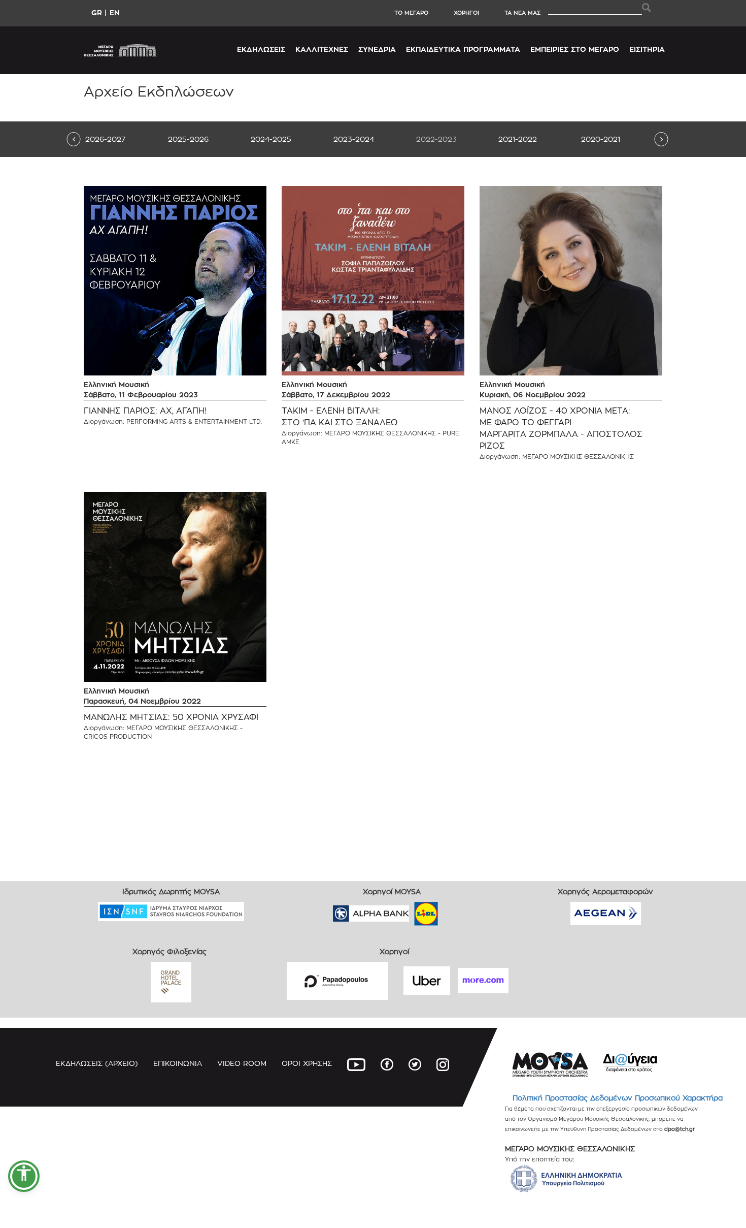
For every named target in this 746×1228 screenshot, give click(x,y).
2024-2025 (271, 139)
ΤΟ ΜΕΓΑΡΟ (411, 13)
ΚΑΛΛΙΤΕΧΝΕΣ (321, 49)
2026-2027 (105, 139)
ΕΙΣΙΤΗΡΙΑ (647, 49)
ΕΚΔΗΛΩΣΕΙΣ (261, 49)
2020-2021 (600, 139)
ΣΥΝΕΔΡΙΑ (377, 49)
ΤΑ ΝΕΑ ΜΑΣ (522, 13)
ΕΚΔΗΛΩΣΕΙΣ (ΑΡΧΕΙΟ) (97, 1063)
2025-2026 (188, 139)
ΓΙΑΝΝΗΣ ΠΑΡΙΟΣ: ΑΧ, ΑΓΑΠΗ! (145, 410)
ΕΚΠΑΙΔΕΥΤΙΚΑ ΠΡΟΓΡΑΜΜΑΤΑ (463, 49)
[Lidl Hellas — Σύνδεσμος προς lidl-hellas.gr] (411, 910)
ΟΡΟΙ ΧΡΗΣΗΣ (307, 1063)
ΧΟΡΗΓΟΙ (466, 13)
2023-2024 (353, 139)
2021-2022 (517, 139)
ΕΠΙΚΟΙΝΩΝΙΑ (177, 1063)
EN (115, 12)
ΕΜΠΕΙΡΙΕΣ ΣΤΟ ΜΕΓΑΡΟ (574, 49)
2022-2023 (436, 139)
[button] (24, 1176)
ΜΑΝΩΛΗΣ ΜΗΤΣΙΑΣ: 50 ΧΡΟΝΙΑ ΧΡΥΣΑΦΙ (171, 717)
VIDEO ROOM (241, 1063)
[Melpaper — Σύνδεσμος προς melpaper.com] (455, 910)
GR (96, 12)
